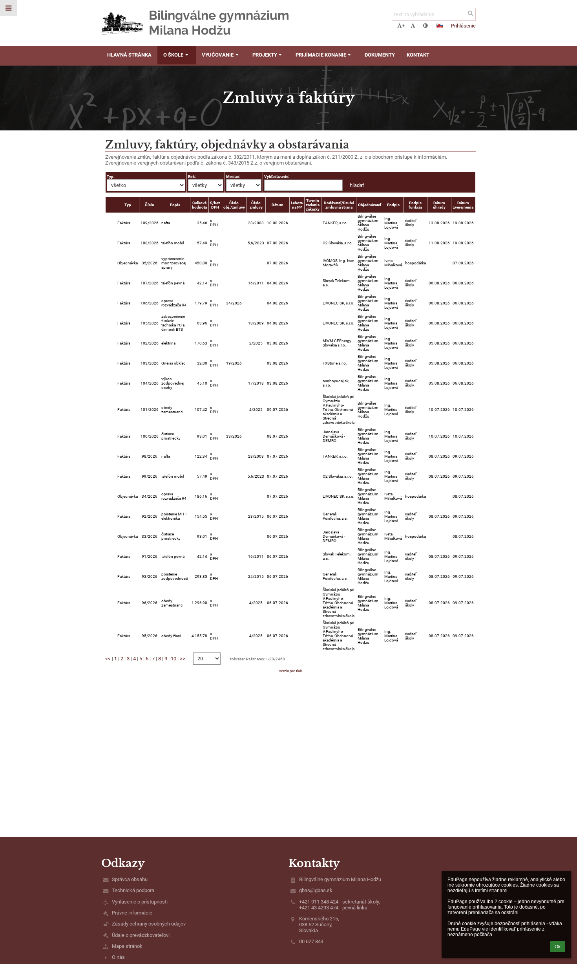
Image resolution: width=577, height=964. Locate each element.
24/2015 (256, 576)
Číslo (149, 205)
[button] (425, 26)
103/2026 (150, 363)
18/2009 (256, 323)
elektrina (168, 343)
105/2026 (150, 323)
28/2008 (256, 223)
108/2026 (150, 243)
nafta (165, 223)
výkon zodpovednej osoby (172, 383)
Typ (127, 205)
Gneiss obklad (173, 363)
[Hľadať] (470, 13)
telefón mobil (172, 243)
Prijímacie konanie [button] (321, 55)
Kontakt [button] (418, 55)
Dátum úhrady (439, 205)
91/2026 (149, 556)
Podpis (393, 205)
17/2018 (256, 383)
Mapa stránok (127, 946)
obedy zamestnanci (172, 409)
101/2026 (150, 409)
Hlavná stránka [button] (129, 55)
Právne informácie (132, 913)
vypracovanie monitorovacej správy (173, 263)
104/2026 (150, 383)
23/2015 (256, 516)
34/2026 (234, 303)
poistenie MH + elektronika (174, 516)
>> (182, 659)
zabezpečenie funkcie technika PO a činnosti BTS (173, 323)
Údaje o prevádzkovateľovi (141, 935)
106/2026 (150, 303)
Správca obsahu (130, 879)
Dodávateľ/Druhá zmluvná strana (339, 205)
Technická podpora (133, 890)
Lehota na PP (297, 205)
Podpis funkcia (415, 205)
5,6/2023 (256, 243)
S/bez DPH (215, 205)
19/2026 (234, 363)
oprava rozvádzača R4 (173, 303)
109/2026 (150, 223)
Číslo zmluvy (256, 205)
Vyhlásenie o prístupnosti (140, 902)
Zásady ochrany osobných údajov (149, 924)
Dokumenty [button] (380, 55)
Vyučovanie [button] (218, 55)
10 (173, 659)
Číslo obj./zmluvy (234, 205)
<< (108, 659)
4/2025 (256, 409)
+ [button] (403, 26)
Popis (175, 205)
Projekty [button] (264, 55)
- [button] (416, 26)
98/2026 (149, 456)
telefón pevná (172, 283)
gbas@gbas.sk (315, 890)
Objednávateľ (369, 205)
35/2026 (149, 263)
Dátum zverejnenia (463, 205)
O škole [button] (173, 55)
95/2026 (149, 636)
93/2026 (149, 576)
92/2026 (149, 516)
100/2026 (150, 436)
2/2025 (256, 343)
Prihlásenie (463, 26)
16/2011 (256, 283)
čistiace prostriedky (171, 436)
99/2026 (149, 476)
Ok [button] (558, 946)
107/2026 (150, 283)
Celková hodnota (199, 205)
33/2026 (234, 436)
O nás (118, 957)
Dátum (277, 205)
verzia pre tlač (290, 671)
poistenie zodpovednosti (174, 576)
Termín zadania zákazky (313, 204)
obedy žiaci (171, 636)
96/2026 (149, 603)
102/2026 (150, 343)
